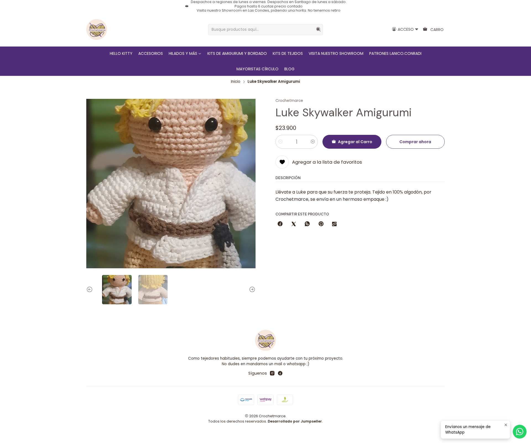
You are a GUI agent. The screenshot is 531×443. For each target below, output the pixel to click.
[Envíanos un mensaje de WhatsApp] (520, 432)
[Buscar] (318, 29)
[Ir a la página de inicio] (96, 29)
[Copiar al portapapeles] (334, 224)
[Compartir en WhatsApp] (307, 224)
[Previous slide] (90, 290)
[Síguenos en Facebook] (280, 373)
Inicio (235, 82)
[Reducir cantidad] (280, 141)
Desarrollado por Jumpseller (295, 421)
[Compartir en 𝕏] (293, 224)
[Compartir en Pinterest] (321, 224)
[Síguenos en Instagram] (272, 373)
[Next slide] (251, 290)
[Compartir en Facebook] (280, 224)
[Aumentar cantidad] (312, 141)
